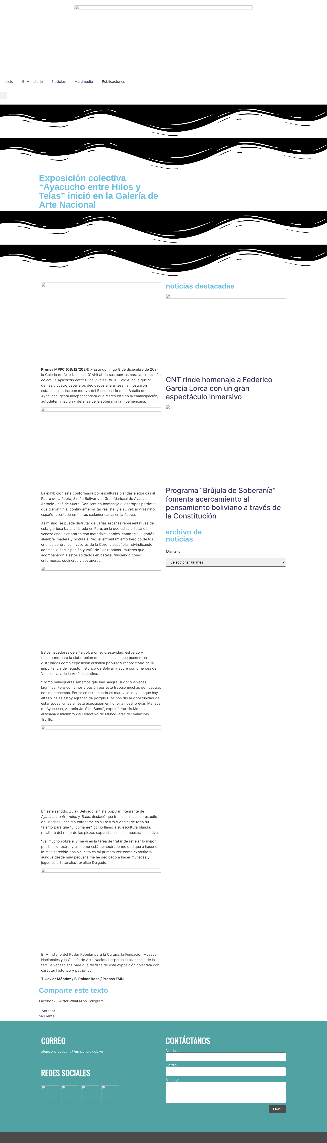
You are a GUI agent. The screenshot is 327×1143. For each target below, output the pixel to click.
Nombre (172, 1050)
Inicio (8, 81)
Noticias (59, 81)
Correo (171, 1065)
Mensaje (172, 1080)
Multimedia (84, 81)
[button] (3, 95)
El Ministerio (32, 81)
